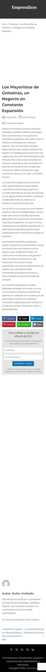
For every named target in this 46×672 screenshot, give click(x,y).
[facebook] (11, 650)
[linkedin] (33, 650)
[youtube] (22, 650)
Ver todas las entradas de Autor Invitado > (21, 619)
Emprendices (31, 668)
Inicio (4, 24)
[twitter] (16, 650)
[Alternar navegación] (22, 15)
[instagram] (27, 650)
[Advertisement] (23, 58)
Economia (13, 24)
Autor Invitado (29, 117)
